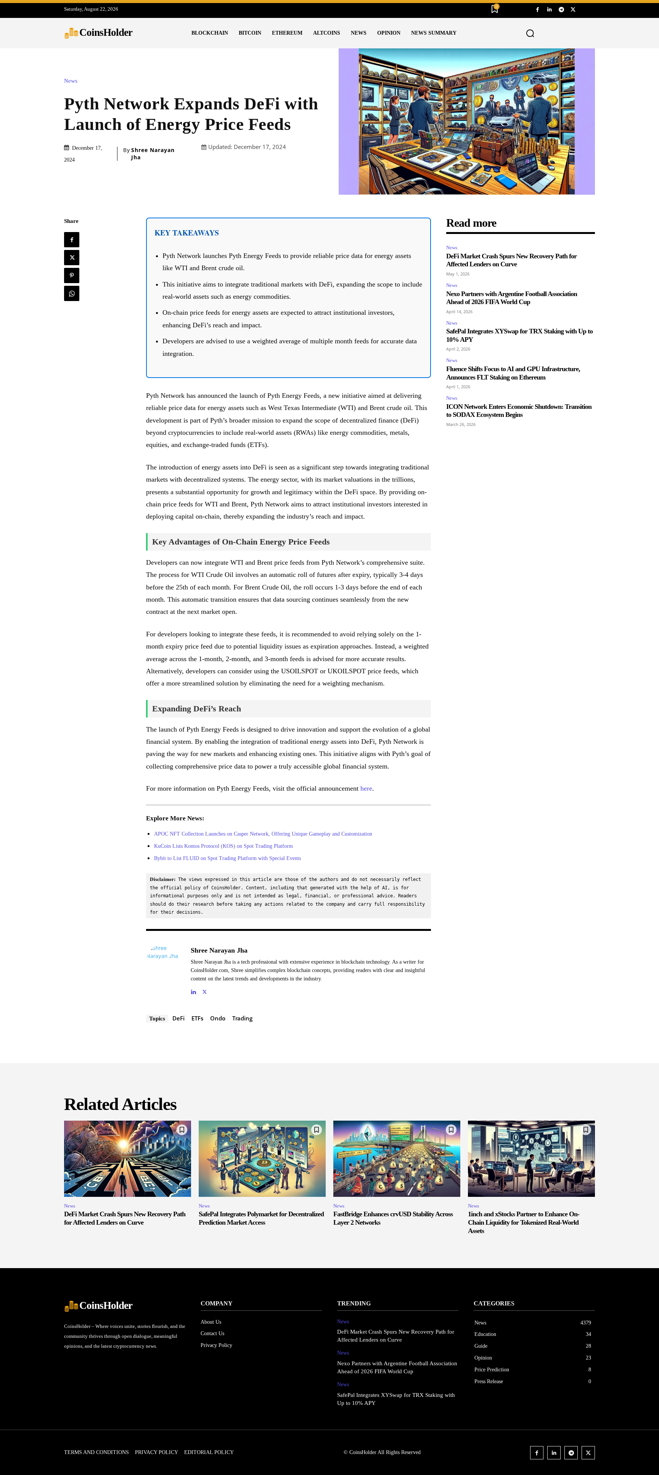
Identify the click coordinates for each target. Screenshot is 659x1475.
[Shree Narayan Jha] (164, 970)
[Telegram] (561, 9)
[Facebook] (538, 9)
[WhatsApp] (71, 293)
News (70, 81)
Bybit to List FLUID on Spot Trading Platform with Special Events (227, 858)
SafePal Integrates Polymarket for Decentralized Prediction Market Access (261, 1218)
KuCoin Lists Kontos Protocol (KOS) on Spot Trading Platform (223, 846)
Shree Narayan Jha (153, 153)
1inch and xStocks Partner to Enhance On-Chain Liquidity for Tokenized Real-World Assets (523, 1222)
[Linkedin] (549, 9)
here (366, 788)
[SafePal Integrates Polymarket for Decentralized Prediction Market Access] (262, 1159)
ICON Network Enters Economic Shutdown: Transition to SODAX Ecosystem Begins (518, 411)
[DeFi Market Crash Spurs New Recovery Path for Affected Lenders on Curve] (127, 1159)
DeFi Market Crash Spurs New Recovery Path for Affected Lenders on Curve (511, 260)
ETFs (197, 1018)
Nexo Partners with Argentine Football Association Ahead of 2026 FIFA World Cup (511, 298)
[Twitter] (573, 9)
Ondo (217, 1018)
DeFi (178, 1018)
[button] (530, 33)
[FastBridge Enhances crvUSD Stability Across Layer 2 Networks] (396, 1159)
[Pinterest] (71, 275)
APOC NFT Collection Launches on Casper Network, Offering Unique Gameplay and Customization (263, 834)
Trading (242, 1018)
